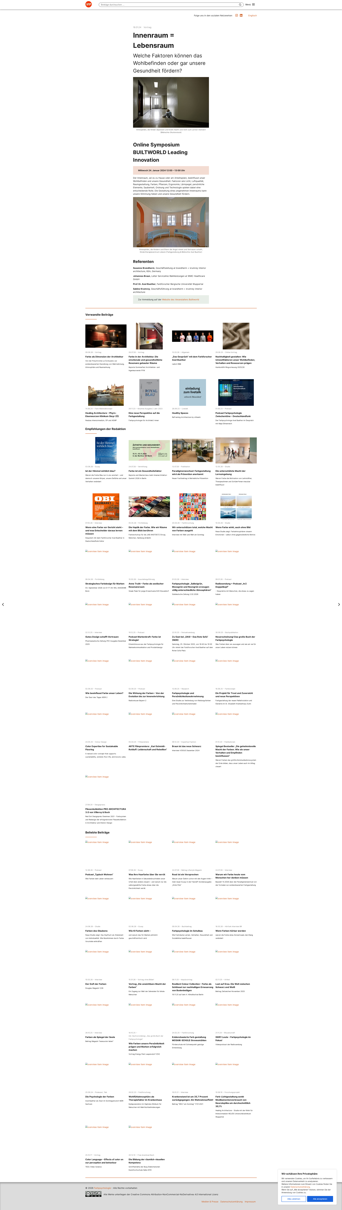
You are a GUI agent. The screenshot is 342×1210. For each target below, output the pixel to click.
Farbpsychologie (102, 1188)
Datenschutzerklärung (300, 1187)
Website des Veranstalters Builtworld (180, 299)
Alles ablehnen (293, 1199)
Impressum (250, 1201)
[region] (307, 1187)
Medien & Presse (210, 1201)
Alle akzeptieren (320, 1199)
